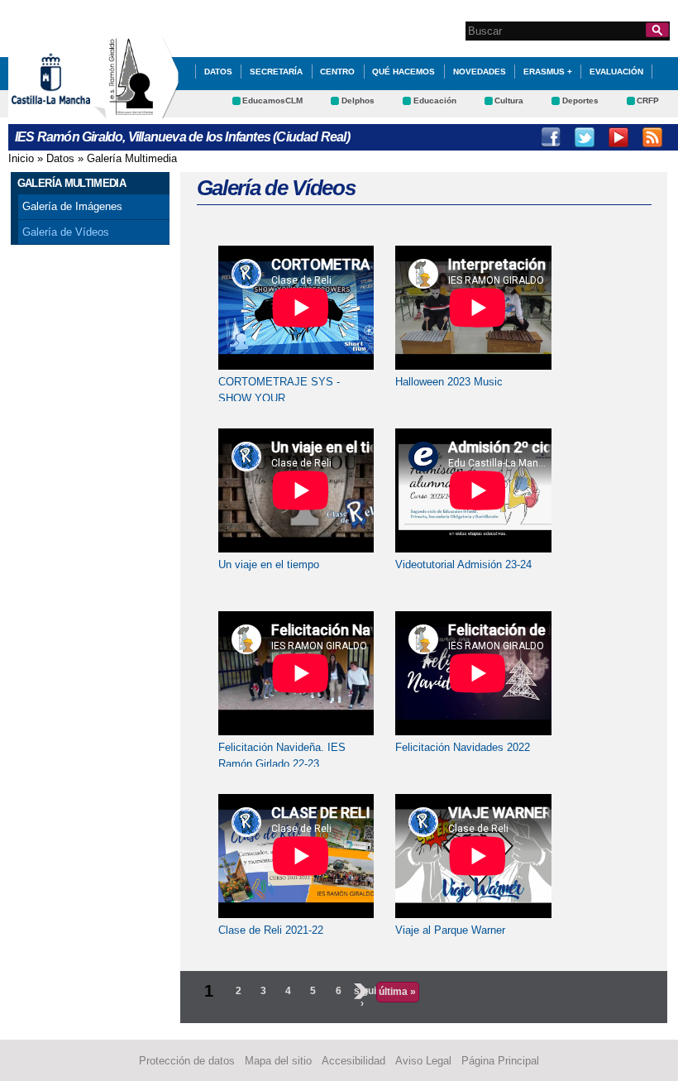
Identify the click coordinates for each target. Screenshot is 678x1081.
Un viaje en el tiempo (268, 564)
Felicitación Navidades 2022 (462, 747)
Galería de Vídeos (65, 232)
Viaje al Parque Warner (450, 930)
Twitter (584, 137)
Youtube (618, 137)
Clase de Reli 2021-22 (270, 930)
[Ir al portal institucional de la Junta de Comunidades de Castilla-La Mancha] (71, 110)
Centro (337, 71)
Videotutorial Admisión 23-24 (463, 564)
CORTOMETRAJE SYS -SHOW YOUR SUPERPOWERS (279, 397)
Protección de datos (187, 1061)
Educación (434, 100)
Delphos (358, 100)
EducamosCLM (272, 100)
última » (397, 991)
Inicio (21, 158)
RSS (652, 137)
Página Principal (500, 1061)
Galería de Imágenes (72, 206)
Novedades (479, 71)
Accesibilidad (353, 1061)
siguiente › (362, 996)
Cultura (508, 100)
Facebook (551, 137)
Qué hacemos (403, 71)
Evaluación (616, 71)
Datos (60, 158)
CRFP (648, 100)
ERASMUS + (547, 71)
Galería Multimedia (132, 158)
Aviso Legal (423, 1061)
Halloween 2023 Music (449, 381)
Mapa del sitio (278, 1061)
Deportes (580, 100)
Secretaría (276, 71)
